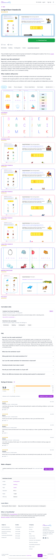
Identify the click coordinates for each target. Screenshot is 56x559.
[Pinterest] (45, 538)
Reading (10, 48)
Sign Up (49, 2)
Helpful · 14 (6, 420)
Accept (40, 555)
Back (4, 6)
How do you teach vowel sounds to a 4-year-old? (28, 369)
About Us (31, 527)
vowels (52, 54)
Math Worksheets (6, 527)
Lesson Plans (32, 535)
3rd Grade (17, 533)
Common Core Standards (35, 540)
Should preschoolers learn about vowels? (28, 365)
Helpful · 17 (6, 445)
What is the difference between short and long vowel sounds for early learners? (28, 374)
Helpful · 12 (6, 409)
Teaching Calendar (33, 542)
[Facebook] (43, 538)
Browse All (4, 537)
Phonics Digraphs (18, 87)
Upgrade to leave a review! (46, 396)
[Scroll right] (54, 87)
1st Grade (17, 529)
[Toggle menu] (53, 2)
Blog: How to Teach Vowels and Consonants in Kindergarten (32, 506)
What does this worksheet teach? (28, 351)
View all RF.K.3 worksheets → (9, 317)
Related (4, 87)
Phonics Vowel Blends (30, 87)
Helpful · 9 (5, 433)
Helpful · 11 (6, 456)
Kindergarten (17, 48)
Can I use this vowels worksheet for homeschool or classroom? (28, 360)
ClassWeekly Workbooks (34, 544)
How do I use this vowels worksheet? (28, 337)
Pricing (30, 529)
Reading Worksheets (6, 529)
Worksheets (4, 48)
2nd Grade (17, 531)
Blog (30, 533)
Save (4, 44)
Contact (31, 549)
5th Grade (17, 538)
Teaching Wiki (32, 538)
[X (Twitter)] (48, 538)
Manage (45, 555)
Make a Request (48, 469)
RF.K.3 (51, 311)
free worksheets (13, 514)
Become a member (5, 517)
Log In (43, 2)
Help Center (32, 546)
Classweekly (6, 2)
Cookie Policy (28, 555)
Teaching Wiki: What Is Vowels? (9, 506)
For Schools (38, 2)
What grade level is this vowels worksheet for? (28, 356)
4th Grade (17, 535)
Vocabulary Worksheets (7, 535)
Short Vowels (40, 87)
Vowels (24, 48)
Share (10, 44)
